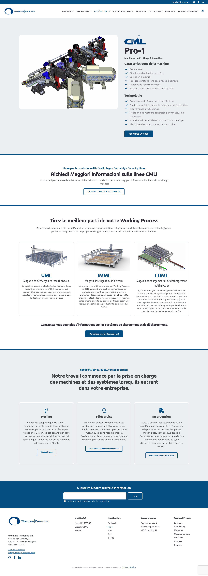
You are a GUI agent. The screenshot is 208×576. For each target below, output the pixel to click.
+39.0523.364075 (16, 550)
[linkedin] (203, 2)
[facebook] (198, 2)
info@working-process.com (21, 552)
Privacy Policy (102, 501)
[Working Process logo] (19, 9)
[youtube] (194, 2)
